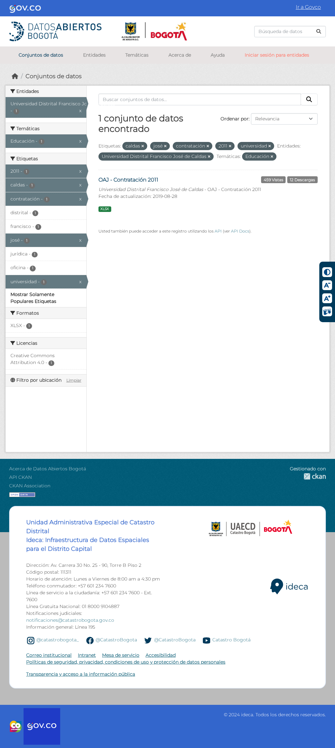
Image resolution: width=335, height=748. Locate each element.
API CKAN (20, 477)
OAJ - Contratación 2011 (128, 180)
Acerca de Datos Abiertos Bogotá (47, 469)
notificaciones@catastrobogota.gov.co (70, 620)
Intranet (87, 655)
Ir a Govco (308, 7)
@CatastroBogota (116, 640)
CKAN (308, 476)
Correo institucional (49, 655)
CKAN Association (29, 486)
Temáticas (137, 55)
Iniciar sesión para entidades (277, 55)
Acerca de (179, 55)
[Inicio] (15, 76)
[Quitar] (142, 146)
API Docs (240, 231)
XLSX (104, 209)
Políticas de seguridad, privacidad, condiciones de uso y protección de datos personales (125, 662)
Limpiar (73, 380)
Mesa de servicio (120, 655)
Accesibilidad (161, 655)
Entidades (94, 55)
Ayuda (218, 55)
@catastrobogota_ (57, 640)
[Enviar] (318, 31)
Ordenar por (234, 119)
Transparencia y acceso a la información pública (80, 674)
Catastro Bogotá (231, 640)
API (218, 231)
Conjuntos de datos (41, 55)
